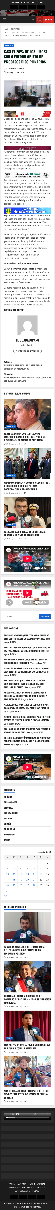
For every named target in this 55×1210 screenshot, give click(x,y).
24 (7, 885)
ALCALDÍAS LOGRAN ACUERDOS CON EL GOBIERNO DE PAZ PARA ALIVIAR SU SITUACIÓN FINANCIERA (27, 649)
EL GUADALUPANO (15, 68)
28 (34, 885)
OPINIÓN (7, 823)
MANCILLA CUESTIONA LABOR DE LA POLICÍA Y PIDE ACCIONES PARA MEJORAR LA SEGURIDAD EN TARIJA (26, 706)
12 (21, 874)
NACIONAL (9, 45)
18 (14, 879)
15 (41, 874)
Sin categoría (9, 834)
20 (27, 879)
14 (34, 874)
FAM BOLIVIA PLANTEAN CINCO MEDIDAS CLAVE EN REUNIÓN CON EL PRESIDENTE (25, 661)
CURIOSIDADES (10, 802)
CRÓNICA (8, 797)
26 (21, 885)
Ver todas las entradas (27, 350)
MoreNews (19, 1206)
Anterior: (23, 365)
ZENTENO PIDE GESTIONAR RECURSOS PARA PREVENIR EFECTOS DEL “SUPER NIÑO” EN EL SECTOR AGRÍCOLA (27, 718)
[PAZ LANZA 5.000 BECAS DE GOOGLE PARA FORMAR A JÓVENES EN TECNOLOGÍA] (27, 512)
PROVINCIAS (9, 829)
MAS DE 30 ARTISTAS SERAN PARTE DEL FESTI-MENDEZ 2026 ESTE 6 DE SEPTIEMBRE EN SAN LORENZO (27, 670)
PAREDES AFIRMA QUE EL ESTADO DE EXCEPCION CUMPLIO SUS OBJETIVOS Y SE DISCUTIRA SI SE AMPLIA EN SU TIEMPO (24, 437)
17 (7, 879)
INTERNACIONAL (11, 813)
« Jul (6, 895)
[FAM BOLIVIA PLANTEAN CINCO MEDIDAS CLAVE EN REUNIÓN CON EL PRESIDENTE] (27, 1026)
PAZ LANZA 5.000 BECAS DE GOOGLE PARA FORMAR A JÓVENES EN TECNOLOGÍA (25, 533)
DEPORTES (8, 807)
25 (14, 885)
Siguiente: (27, 377)
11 (14, 874)
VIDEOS (35, 1190)
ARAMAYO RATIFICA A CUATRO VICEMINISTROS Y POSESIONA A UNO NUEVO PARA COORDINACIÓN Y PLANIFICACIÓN (27, 486)
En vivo (48, 19)
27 (27, 885)
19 (21, 879)
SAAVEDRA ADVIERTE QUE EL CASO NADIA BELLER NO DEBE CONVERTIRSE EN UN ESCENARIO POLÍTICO (26, 637)
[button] (4, 19)
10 (7, 874)
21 (34, 879)
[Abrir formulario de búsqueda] (33, 19)
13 (27, 874)
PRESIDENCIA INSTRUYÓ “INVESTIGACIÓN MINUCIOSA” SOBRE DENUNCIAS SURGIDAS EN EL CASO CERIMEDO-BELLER (27, 741)
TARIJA (7, 839)
